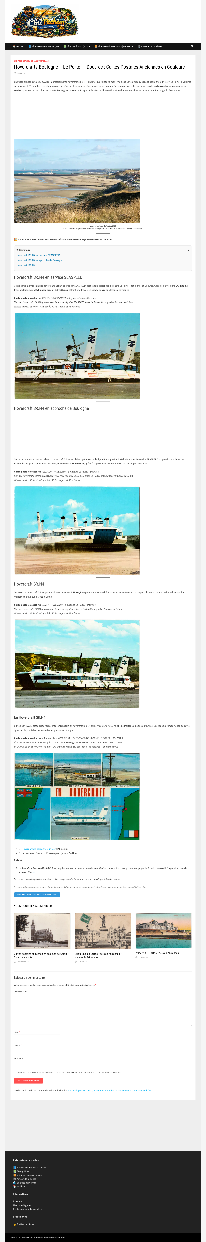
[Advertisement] (103, 116)
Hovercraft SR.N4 (26, 265)
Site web (18, 1058)
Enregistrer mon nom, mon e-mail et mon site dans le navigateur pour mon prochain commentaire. (70, 1072)
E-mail (18, 1045)
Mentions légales (22, 1205)
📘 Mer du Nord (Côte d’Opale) (29, 1167)
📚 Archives (19, 1186)
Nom (17, 1032)
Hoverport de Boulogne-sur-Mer (38, 848)
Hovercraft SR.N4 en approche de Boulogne (39, 260)
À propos (17, 1201)
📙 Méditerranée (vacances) (27, 1175)
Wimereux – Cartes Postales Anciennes (157, 953)
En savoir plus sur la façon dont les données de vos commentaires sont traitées (109, 1090)
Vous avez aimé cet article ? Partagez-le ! (37, 894)
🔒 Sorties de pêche (23, 1224)
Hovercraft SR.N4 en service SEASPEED (38, 255)
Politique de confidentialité (27, 1209)
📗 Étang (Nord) (21, 1171)
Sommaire (24, 250)
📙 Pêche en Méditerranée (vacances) (114, 46)
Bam (63, 1237)
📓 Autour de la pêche (150, 46)
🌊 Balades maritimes (24, 1182)
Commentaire (21, 991)
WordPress (52, 1237)
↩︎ (34, 872)
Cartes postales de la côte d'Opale (31, 61)
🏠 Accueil (18, 46)
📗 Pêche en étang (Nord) (76, 46)
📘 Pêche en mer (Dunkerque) (43, 46)
